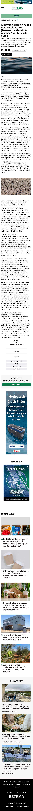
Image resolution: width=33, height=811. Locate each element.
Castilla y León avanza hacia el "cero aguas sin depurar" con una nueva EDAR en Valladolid (16, 737)
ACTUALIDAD (12, 782)
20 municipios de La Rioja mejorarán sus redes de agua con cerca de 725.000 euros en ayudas (16, 706)
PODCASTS (12, 784)
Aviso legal (10, 803)
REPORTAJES (21, 782)
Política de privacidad (20, 803)
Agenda (5, 784)
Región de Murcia (8, 773)
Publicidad (26, 784)
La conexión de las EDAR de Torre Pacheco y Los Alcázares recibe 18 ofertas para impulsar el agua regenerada (16, 768)
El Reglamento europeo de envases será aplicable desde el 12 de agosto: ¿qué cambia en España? (15, 542)
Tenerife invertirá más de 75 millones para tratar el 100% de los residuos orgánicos (15, 637)
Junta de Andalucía (16, 345)
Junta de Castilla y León (11, 741)
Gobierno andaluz (15, 79)
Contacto (16, 787)
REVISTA (6, 782)
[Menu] (3, 8)
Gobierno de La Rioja (9, 711)
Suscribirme (16, 384)
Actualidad (5, 20)
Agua (14, 20)
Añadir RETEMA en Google (20, 50)
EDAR (16, 363)
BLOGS (27, 782)
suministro (16, 369)
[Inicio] (17, 8)
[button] (2, 50)
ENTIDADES (19, 784)
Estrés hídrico (16, 366)
